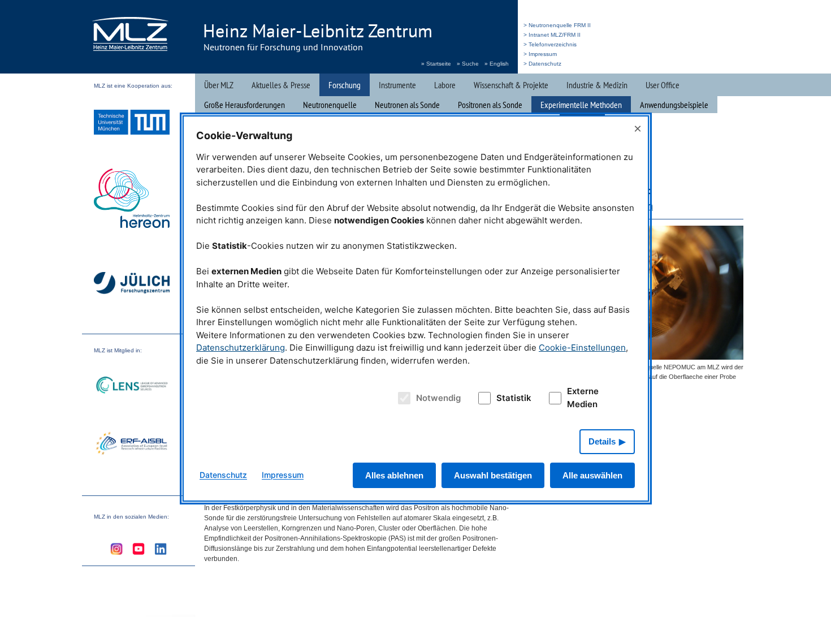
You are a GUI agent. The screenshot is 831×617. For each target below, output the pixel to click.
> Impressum (540, 54)
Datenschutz (223, 475)
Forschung (344, 84)
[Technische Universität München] (132, 123)
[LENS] (132, 386)
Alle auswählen (592, 475)
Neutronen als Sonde (407, 104)
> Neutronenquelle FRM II (557, 25)
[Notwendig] (402, 398)
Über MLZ (218, 84)
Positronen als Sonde (490, 104)
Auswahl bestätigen (493, 475)
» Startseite (436, 64)
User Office (662, 84)
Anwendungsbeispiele (674, 104)
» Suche (468, 64)
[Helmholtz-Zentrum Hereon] (132, 200)
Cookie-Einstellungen (582, 347)
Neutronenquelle (330, 104)
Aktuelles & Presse (281, 84)
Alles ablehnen (394, 475)
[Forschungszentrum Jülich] (132, 284)
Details (602, 441)
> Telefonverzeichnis (550, 44)
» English (496, 64)
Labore (445, 84)
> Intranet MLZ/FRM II (552, 35)
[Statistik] (482, 398)
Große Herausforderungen (244, 104)
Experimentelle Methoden (581, 104)
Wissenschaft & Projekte (511, 84)
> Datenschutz (542, 64)
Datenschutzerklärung (240, 347)
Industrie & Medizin (596, 84)
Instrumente (397, 84)
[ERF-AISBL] (132, 444)
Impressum (283, 475)
